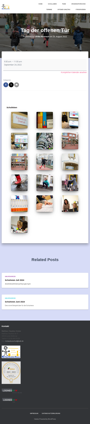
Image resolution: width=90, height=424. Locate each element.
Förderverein (81, 9)
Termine (49, 9)
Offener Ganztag (64, 9)
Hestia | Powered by (41, 419)
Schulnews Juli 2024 (14, 280)
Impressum (34, 413)
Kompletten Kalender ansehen (74, 72)
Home (40, 4)
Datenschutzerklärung (51, 413)
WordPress (52, 419)
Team (64, 4)
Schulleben (52, 4)
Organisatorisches (78, 4)
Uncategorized (10, 276)
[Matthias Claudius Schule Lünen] (6, 6)
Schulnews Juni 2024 (15, 302)
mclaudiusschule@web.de (14, 341)
